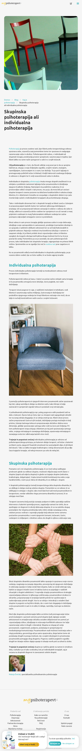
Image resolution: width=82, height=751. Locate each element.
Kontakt (66, 718)
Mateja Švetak (15, 674)
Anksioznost (15, 721)
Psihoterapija (14, 149)
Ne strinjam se (68, 743)
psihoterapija (34, 181)
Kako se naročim (41, 715)
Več (73, 739)
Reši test (41, 721)
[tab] (15, 711)
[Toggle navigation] (75, 4)
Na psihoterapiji (41, 718)
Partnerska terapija (15, 723)
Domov (7, 100)
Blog (16, 100)
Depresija (15, 718)
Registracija (41, 729)
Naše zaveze (66, 726)
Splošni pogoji (66, 723)
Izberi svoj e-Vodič (28, 744)
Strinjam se (55, 743)
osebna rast (50, 244)
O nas (66, 715)
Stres (15, 726)
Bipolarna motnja (15, 729)
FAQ (41, 723)
